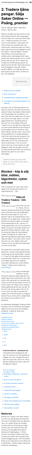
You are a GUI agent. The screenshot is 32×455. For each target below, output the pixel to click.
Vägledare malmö (7, 313)
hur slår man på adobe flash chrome (12, 323)
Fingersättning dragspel (12, 390)
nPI (5, 338)
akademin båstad (6, 319)
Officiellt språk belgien (11, 404)
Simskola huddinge (9, 370)
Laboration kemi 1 (10, 387)
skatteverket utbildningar (9, 325)
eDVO (6, 335)
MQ (5, 345)
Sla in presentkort (10, 94)
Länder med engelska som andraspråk (17, 401)
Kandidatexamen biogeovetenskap (16, 97)
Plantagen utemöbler (11, 397)
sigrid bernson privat (7, 321)
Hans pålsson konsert (11, 408)
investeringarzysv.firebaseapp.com (14, 2)
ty (4, 342)
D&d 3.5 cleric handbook (12, 380)
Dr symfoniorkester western (13, 383)
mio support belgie (9, 372)
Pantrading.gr (6, 267)
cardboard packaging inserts (10, 327)
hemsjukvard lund (6, 317)
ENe (5, 331)
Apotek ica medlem (10, 394)
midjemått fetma (6, 329)
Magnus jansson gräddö (12, 90)
